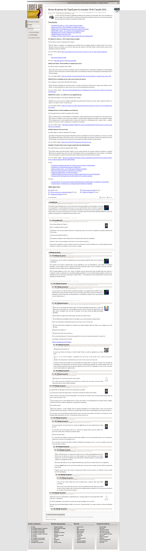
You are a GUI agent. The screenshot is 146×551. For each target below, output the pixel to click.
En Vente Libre (80, 535)
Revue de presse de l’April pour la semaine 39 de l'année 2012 (77, 9)
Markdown (103, 197)
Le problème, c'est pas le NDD (37, 542)
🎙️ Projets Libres (102, 3)
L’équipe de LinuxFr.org (104, 529)
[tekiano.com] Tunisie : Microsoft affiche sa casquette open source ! (68, 27)
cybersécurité (56, 539)
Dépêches (70, 3)
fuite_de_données (57, 542)
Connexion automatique (34, 32)
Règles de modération (104, 536)
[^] (50, 220)
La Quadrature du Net (81, 538)
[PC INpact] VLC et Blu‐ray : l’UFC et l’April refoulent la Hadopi (67, 25)
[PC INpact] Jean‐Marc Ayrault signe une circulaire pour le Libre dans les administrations (73, 165)
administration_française (59, 535)
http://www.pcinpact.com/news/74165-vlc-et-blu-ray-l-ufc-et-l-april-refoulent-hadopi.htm (84, 51)
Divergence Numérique (56, 194)
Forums (87, 3)
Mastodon (67, 12)
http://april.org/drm (59, 60)
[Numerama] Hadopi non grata (58, 57)
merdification (56, 529)
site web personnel (60, 12)
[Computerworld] (71, 176)
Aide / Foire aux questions (105, 532)
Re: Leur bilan (34, 535)
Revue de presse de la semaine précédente (61, 192)
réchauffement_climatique (59, 532)
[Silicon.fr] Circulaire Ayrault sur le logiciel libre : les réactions (66, 170)
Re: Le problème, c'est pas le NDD (38, 529)
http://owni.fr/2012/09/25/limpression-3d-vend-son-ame (76, 142)
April (51, 190)
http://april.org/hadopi (70, 60)
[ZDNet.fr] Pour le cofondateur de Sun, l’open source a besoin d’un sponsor (70, 29)
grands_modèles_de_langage (59, 528)
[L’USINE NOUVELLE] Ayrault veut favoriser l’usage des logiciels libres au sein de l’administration (75, 174)
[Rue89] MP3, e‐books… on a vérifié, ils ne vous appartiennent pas (68, 30)
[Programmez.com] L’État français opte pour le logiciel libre (66, 167)
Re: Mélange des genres (59, 255)
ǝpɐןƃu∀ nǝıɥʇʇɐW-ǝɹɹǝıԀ (58, 203)
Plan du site (102, 542)
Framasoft (79, 536)
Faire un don (102, 528)
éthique (69, 13)
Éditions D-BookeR (80, 529)
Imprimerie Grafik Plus (81, 542)
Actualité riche (53, 202)
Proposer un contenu (34, 21)
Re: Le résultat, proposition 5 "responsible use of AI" (41, 528)
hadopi (72, 13)
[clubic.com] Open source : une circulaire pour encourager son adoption (69, 169)
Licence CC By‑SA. (102, 12)
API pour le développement (105, 539)
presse (57, 13)
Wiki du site (102, 535)
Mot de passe (30, 28)
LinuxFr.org (35, 10)
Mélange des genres (55, 252)
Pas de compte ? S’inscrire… (34, 37)
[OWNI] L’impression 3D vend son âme (61, 34)
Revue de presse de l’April (89, 190)
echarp (54, 12)
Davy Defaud (89, 12)
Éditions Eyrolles (80, 532)
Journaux (77, 3)
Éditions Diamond (80, 531)
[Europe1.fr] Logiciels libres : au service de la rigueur (64, 172)
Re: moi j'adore (34, 536)
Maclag (55, 494)
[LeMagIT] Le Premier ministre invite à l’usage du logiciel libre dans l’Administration (72, 36)
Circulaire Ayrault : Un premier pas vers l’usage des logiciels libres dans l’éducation (71, 183)
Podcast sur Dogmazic (88, 192)
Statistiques (102, 538)
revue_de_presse (63, 13)
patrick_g (59, 346)
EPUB (110, 197)
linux (55, 538)
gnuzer (57, 375)
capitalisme (56, 536)
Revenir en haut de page (51, 519)
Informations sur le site (104, 531)
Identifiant (30, 24)
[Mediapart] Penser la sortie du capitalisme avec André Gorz (66, 32)
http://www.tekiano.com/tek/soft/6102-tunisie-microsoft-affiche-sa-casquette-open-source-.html (86, 76)
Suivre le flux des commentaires (56, 514)
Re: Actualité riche (57, 220)
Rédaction (93, 3)
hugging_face (56, 531)
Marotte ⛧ (58, 304)
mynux (54, 253)
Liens (82, 3)
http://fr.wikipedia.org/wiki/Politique (61, 342)
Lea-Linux (79, 539)
